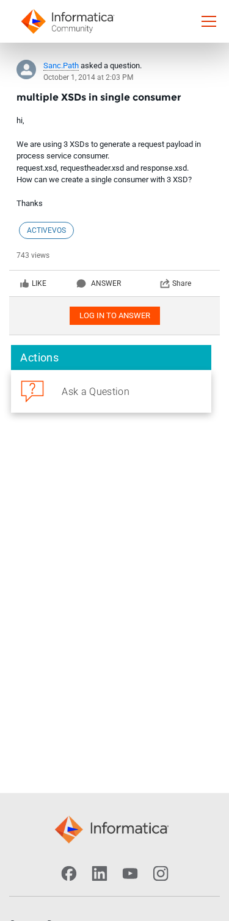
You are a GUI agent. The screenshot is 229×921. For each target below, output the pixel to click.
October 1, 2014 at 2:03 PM (88, 77)
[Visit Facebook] (69, 873)
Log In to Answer (114, 315)
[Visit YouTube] (130, 873)
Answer (106, 283)
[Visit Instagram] (161, 873)
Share (181, 283)
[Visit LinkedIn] (99, 873)
